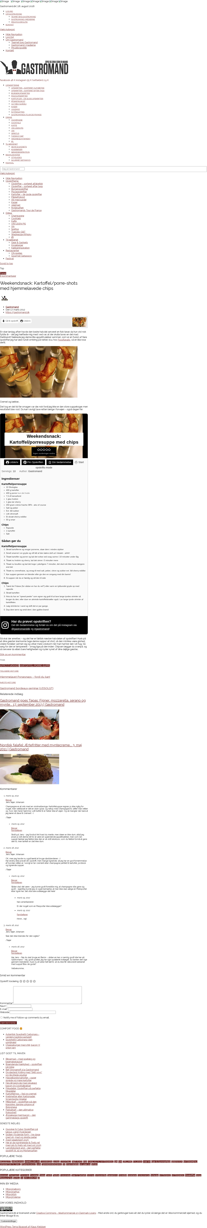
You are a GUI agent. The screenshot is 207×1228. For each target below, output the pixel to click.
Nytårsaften (17, 112)
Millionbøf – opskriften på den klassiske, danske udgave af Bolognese (21, 1104)
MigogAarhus (12, 1191)
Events (49, 1175)
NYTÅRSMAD (165, 1175)
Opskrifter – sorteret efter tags (27, 91)
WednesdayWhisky (20, 139)
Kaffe (14, 125)
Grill (120, 1161)
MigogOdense (13, 1197)
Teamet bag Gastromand (23, 17)
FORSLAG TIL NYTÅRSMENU (101, 1162)
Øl (12, 141)
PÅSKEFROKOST (28, 1164)
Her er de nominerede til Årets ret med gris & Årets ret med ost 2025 (23, 1144)
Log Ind (9, 11)
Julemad (15, 109)
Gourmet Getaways (20, 160)
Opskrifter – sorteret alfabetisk (27, 88)
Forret (3, 273)
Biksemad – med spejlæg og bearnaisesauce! (20, 1060)
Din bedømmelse (61, 462)
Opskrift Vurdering (9, 981)
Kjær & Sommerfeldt (161, 1161)
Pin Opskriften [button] (35, 462)
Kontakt (10, 25)
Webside (4, 1012)
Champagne (17, 120)
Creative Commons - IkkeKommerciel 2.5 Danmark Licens (66, 1213)
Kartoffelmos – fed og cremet (21, 1093)
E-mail (3, 1009)
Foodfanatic (64, 339)
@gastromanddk (20, 629)
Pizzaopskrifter (19, 96)
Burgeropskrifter (20, 93)
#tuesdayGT (5, 1162)
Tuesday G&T (17, 136)
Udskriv (27, 321)
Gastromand (12, 307)
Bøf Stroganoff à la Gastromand (22, 1069)
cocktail (56, 1162)
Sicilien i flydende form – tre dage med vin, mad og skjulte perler (23, 1136)
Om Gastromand (14, 14)
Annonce (4, 1175)
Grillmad (90, 1175)
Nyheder (154, 1175)
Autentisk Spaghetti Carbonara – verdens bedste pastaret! (22, 1035)
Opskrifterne (12, 85)
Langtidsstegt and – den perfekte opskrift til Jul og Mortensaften (23, 1149)
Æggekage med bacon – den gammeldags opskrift (21, 1116)
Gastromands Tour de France (26, 115)
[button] (38, 449)
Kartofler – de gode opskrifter (27, 99)
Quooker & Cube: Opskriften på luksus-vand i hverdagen (22, 1130)
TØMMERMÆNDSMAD (52, 1164)
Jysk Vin (147, 1161)
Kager (14, 107)
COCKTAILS (65, 1162)
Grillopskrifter (101, 1175)
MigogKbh (11, 1194)
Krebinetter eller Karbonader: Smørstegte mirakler (20, 1097)
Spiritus (15, 133)
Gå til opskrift (11, 321)
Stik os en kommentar (13, 654)
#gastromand (41, 629)
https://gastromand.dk (17, 312)
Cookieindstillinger (8, 1221)
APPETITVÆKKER (9, 665)
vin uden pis (85, 1164)
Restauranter (13, 155)
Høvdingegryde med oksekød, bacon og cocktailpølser (21, 1084)
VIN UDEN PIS (17, 128)
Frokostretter (65, 1175)
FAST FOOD (77, 1162)
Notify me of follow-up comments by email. (26, 1017)
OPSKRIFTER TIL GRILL (10, 1164)
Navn (3, 1006)
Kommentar (6, 1003)
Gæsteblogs (112, 1175)
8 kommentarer (8, 276)
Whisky (94, 1164)
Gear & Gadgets (19, 147)
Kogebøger (16, 149)
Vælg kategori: (7, 29)
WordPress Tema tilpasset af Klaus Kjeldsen (23, 1226)
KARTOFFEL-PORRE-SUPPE (35, 665)
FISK (85, 1162)
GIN (116, 1161)
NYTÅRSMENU (190, 1161)
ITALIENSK (137, 1162)
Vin (12, 131)
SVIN (38, 1164)
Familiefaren (16, 830)
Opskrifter (190, 1175)
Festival (10, 163)
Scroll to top (6, 263)
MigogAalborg (13, 1189)
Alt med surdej (18, 104)
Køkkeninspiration (20, 152)
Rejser (198, 1175)
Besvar (9, 800)
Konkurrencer (143, 1175)
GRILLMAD (128, 1162)
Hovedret (122, 1175)
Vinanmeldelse (72, 1164)
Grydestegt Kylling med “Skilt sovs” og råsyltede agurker (24, 1073)
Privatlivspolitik (19, 22)
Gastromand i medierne (23, 19)
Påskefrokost (18, 101)
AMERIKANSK (17, 1161)
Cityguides (16, 157)
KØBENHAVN (177, 1162)
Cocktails (16, 123)
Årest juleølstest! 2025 (17, 1140)
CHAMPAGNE (46, 1162)
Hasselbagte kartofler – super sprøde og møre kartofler (21, 1079)
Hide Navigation (14, 34)
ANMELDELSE (32, 1161)
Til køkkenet (12, 144)
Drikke (9, 117)
